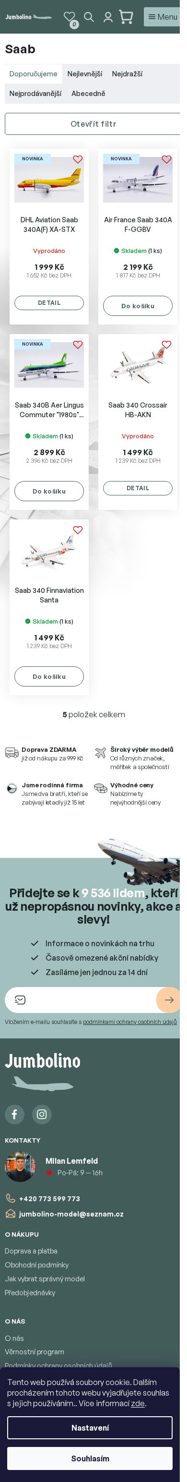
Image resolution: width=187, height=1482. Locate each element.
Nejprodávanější (35, 93)
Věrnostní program (34, 1351)
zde (138, 1403)
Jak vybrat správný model (45, 1278)
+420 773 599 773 (49, 1198)
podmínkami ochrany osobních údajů (130, 1021)
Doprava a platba (31, 1250)
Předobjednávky (30, 1292)
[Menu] (163, 16)
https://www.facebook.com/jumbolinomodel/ (14, 1114)
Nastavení (90, 1428)
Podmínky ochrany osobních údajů (58, 1365)
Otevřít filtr (93, 124)
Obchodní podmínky (37, 1264)
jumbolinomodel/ (42, 1114)
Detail (49, 302)
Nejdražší (127, 74)
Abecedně (88, 93)
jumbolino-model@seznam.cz (71, 1214)
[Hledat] (88, 16)
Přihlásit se (169, 1000)
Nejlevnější (85, 74)
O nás (14, 1338)
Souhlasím (90, 1458)
